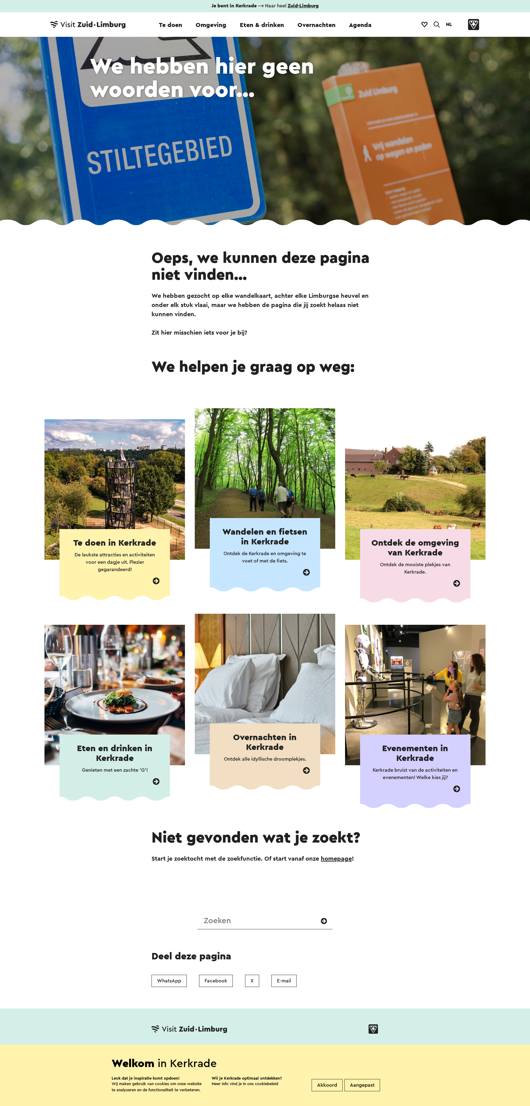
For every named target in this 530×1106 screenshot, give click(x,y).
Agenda (360, 25)
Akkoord (327, 1085)
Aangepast (362, 1085)
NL (449, 24)
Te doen (170, 25)
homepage (336, 859)
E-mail (284, 980)
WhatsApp (169, 980)
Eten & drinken (262, 25)
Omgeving (211, 25)
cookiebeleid (266, 1084)
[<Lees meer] (156, 581)
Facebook (216, 980)
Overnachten (317, 25)
